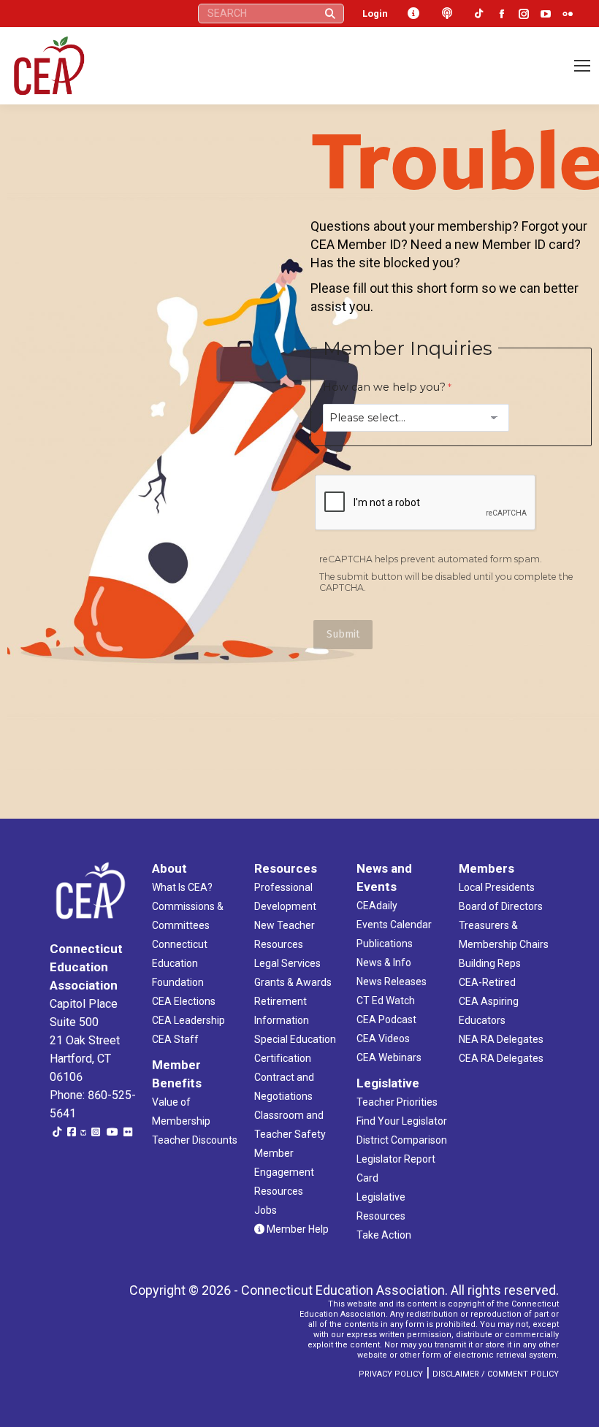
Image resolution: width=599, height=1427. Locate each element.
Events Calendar (394, 924)
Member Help (296, 1229)
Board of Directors (501, 906)
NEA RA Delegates (501, 1039)
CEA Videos (383, 1038)
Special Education (295, 1039)
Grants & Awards (293, 982)
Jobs (265, 1210)
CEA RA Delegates (501, 1058)
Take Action (383, 1235)
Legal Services (287, 963)
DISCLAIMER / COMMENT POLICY (495, 1374)
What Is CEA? (182, 887)
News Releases (391, 981)
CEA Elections (183, 1001)
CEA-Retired (487, 982)
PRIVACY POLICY (391, 1374)
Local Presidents (497, 887)
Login (375, 13)
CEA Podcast (386, 1019)
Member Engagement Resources (284, 1172)
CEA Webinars (388, 1057)
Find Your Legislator (401, 1121)
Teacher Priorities (397, 1102)
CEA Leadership (188, 1020)
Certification (282, 1058)
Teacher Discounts (194, 1140)
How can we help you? (384, 387)
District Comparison (401, 1140)
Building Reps (490, 963)
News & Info (383, 962)
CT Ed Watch (385, 1000)
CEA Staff (175, 1039)
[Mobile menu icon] (582, 65)
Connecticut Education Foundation (179, 963)
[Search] (330, 13)
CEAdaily (376, 905)
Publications (384, 943)
